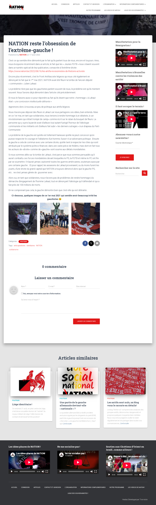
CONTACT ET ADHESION (91, 4)
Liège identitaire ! (22, 404)
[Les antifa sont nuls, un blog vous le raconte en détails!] (125, 381)
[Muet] (140, 64)
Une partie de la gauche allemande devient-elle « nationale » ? (73, 405)
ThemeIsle (143, 500)
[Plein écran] (144, 64)
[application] (132, 58)
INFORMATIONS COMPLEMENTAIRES (132, 4)
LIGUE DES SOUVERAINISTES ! (134, 10)
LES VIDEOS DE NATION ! (112, 10)
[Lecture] (118, 64)
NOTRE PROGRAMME (93, 10)
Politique (23, 241)
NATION (39, 246)
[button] (115, 4)
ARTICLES (76, 4)
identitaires (31, 246)
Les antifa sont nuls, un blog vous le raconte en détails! (123, 404)
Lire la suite (67, 424)
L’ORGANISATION (109, 4)
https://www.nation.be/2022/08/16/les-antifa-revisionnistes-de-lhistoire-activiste (47, 71)
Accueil (54, 4)
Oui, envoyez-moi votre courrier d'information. (42, 294)
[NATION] (16, 7)
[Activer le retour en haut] (151, 500)
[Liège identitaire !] (30, 382)
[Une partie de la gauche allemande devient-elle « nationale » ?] (78, 381)
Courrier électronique (124, 143)
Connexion (65, 4)
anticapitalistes (19, 246)
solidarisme (13, 250)
